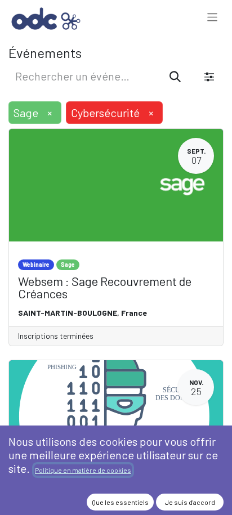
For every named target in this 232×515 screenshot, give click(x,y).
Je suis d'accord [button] (190, 502)
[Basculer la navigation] (212, 18)
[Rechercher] (175, 76)
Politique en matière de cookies (83, 470)
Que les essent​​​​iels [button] (120, 502)
